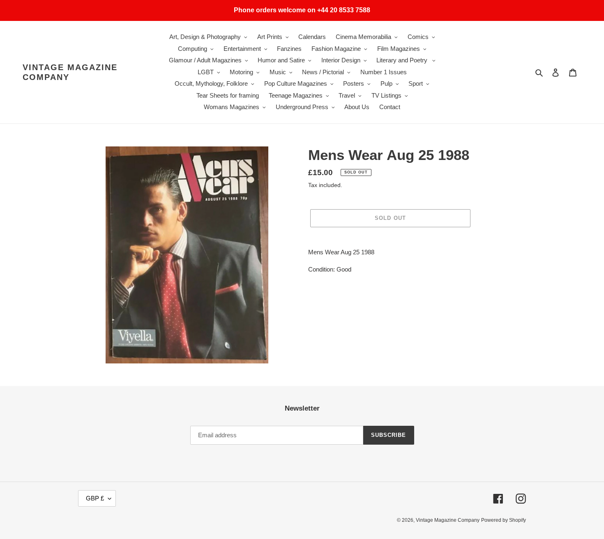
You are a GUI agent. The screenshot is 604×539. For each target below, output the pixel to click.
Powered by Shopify (503, 520)
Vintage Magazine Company (70, 72)
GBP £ (95, 498)
